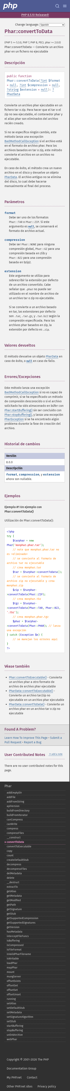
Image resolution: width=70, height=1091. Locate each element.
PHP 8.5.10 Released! (35, 15)
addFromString (15, 801)
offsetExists (14, 981)
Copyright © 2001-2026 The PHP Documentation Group (28, 1064)
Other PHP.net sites (19, 1086)
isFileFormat (14, 949)
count (10, 855)
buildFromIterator (17, 815)
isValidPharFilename (19, 954)
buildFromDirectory (18, 810)
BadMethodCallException (21, 141)
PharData (13, 94)
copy (9, 851)
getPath (11, 904)
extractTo (12, 886)
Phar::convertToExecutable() (28, 677)
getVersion (13, 927)
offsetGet (12, 985)
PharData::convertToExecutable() (31, 691)
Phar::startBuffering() (18, 410)
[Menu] (65, 6)
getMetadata (14, 895)
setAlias (11, 1003)
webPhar (12, 1039)
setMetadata (14, 1012)
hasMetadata (14, 931)
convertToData (15, 842)
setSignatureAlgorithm (20, 1017)
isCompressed (15, 945)
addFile (11, 797)
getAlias (11, 891)
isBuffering (13, 940)
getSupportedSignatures (21, 922)
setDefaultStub (16, 1008)
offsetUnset (14, 994)
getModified (14, 900)
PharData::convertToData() (26, 704)
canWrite (12, 824)
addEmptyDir (14, 792)
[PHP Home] (10, 6)
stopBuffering (15, 1030)
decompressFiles (17, 869)
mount (10, 972)
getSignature (14, 909)
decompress (14, 864)
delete (10, 877)
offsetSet (12, 990)
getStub (11, 913)
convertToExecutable (19, 846)
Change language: (27, 24)
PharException (14, 419)
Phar (8, 786)
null (13, 85)
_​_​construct (14, 837)
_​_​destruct (13, 882)
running (11, 999)
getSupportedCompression (22, 918)
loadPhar (12, 963)
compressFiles (15, 833)
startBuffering (15, 1025)
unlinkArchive (15, 1034)
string (13, 89)
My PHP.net (14, 1077)
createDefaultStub (18, 860)
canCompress (15, 819)
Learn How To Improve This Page (26, 738)
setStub (11, 1021)
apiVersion (13, 806)
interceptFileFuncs (18, 936)
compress (12, 828)
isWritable (13, 958)
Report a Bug (32, 742)
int (44, 80)
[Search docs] (57, 6)
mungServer (14, 976)
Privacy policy (47, 1086)
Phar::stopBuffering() (18, 414)
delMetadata (14, 873)
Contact (32, 1077)
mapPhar (12, 967)
